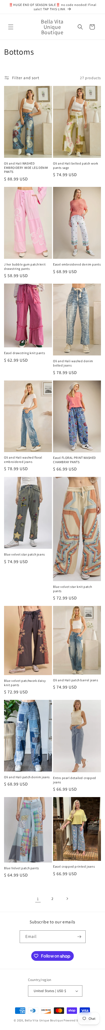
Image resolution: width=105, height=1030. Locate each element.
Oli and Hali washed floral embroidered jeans (23, 459)
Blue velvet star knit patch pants (72, 589)
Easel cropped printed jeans (74, 866)
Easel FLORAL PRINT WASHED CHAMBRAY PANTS (74, 460)
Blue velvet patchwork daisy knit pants (25, 683)
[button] (11, 27)
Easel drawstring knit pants (24, 353)
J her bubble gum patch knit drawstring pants (25, 266)
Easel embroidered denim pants (77, 264)
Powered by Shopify (77, 1020)
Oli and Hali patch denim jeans (27, 777)
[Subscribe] (79, 936)
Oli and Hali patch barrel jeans (75, 680)
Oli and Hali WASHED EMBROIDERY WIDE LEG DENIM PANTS (26, 167)
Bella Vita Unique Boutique (44, 1020)
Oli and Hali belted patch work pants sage (75, 165)
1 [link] (38, 898)
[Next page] (67, 899)
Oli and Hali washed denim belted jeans (73, 363)
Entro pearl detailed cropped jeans (74, 780)
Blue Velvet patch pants (21, 868)
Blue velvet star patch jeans (24, 554)
